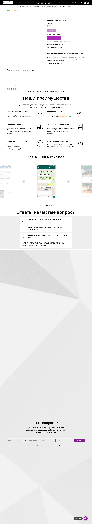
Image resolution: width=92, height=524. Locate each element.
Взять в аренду (54, 37)
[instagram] (88, 3)
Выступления (42, 2)
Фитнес (58, 2)
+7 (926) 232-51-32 (77, 2)
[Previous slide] (23, 181)
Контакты (47, 3)
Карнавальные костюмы (33, 6)
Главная (19, 2)
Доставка (40, 3)
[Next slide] (68, 181)
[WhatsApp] (8, 10)
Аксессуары (34, 2)
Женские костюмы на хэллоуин (49, 6)
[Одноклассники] (15, 10)
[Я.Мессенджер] (13, 10)
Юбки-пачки (51, 2)
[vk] (85, 3)
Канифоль (65, 2)
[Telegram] (9, 10)
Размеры (49, 25)
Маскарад (26, 2)
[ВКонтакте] (11, 10)
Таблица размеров (51, 26)
